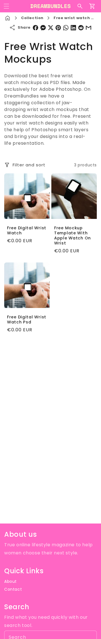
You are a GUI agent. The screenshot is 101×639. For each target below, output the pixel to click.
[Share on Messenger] (43, 27)
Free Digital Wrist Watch (26, 230)
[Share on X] (50, 27)
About (10, 581)
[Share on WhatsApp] (66, 27)
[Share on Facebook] (35, 27)
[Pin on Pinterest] (58, 27)
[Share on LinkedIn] (73, 27)
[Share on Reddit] (81, 27)
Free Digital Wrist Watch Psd (26, 319)
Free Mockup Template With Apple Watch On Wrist (72, 235)
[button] (6, 6)
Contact (13, 589)
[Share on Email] (88, 27)
